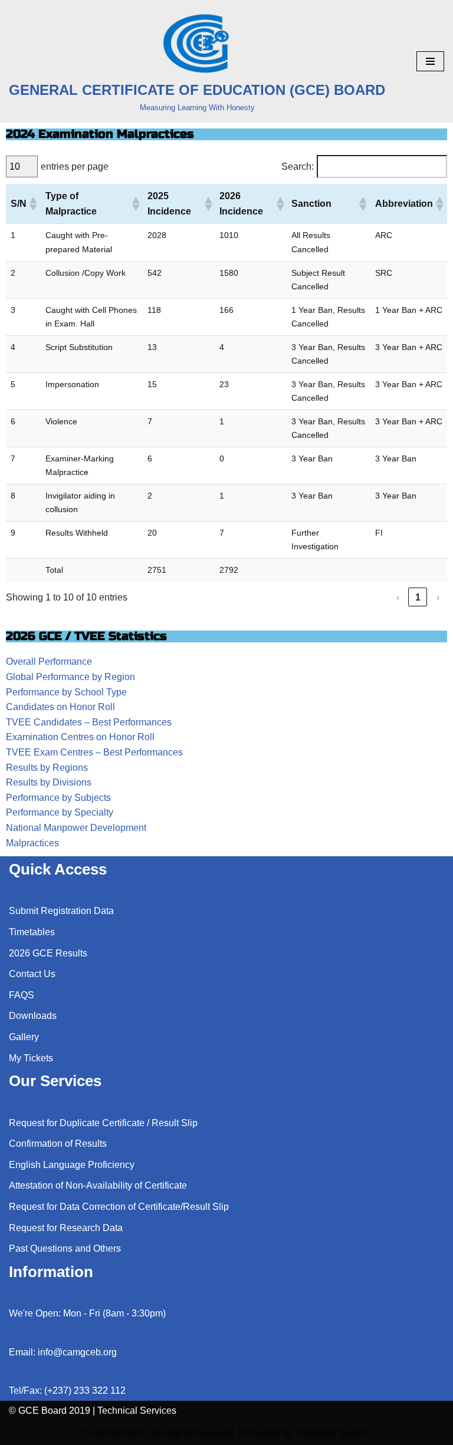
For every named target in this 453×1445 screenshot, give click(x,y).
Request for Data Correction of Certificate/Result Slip (119, 1207)
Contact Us (32, 974)
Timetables (32, 932)
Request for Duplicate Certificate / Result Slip (103, 1123)
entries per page (75, 166)
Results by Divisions (48, 782)
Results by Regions (47, 768)
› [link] (437, 597)
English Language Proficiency (71, 1165)
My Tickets (31, 1058)
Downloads (33, 1016)
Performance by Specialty (59, 812)
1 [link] (418, 597)
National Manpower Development (76, 828)
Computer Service (333, 1433)
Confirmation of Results (58, 1144)
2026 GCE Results (48, 953)
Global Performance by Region (70, 677)
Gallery (24, 1037)
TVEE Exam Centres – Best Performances (94, 752)
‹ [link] (397, 597)
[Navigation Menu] (430, 61)
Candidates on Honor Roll (60, 707)
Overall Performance (49, 661)
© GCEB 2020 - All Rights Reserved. (159, 1433)
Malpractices (32, 843)
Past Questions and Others (65, 1248)
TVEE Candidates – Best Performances (89, 722)
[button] (32, 204)
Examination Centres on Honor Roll (80, 737)
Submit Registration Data (61, 911)
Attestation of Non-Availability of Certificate (98, 1185)
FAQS (21, 995)
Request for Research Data (66, 1228)
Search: (297, 166)
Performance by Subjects (58, 798)
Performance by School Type (66, 692)
